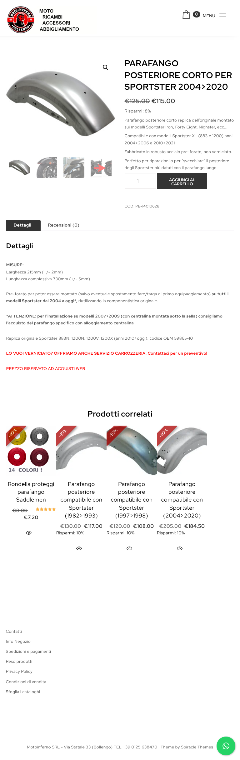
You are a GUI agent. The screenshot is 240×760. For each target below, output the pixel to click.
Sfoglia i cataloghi (23, 691)
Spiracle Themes (197, 747)
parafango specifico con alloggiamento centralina (84, 323)
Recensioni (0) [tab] (63, 225)
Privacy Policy (19, 671)
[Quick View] (29, 533)
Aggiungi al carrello (182, 182)
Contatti (14, 631)
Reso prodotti (19, 661)
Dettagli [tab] (22, 225)
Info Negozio (18, 641)
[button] (105, 67)
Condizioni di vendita (26, 681)
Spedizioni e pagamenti (28, 651)
